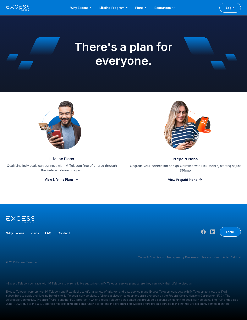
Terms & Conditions (151, 257)
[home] (18, 8)
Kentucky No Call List (227, 257)
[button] (81, 7)
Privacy (206, 257)
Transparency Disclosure (183, 257)
